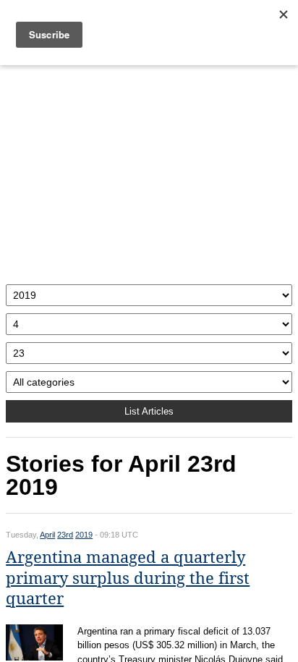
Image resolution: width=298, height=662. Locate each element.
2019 (84, 534)
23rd (65, 534)
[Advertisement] (149, 171)
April (47, 534)
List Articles (149, 411)
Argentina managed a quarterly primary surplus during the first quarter (128, 578)
